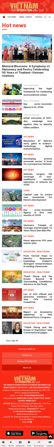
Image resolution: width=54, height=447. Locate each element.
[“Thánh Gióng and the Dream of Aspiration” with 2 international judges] (12, 327)
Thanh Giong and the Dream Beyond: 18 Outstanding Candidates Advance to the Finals (37, 280)
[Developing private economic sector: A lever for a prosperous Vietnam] (12, 159)
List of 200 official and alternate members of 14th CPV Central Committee (37, 298)
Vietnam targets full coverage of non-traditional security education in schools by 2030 (37, 179)
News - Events (25, 17)
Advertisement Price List (27, 414)
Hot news (11, 17)
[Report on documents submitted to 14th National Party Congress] (12, 312)
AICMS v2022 (46, 427)
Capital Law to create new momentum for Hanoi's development (37, 197)
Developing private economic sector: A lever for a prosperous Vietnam (37, 161)
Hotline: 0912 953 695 (27, 361)
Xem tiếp (11, 340)
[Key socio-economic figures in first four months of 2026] (12, 210)
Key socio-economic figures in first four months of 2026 (37, 212)
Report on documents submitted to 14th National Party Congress (37, 315)
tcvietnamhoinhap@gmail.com (27, 411)
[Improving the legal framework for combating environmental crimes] (12, 90)
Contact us (27, 355)
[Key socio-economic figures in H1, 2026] (12, 105)
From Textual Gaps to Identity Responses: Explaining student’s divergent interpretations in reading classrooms (37, 261)
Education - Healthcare (36, 251)
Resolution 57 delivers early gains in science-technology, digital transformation (37, 145)
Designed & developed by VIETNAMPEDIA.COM (20, 427)
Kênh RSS (26, 422)
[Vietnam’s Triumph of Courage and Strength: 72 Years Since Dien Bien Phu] (12, 225)
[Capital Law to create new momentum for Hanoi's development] (12, 195)
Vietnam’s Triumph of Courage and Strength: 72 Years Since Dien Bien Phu (37, 228)
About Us (27, 367)
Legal (26, 190)
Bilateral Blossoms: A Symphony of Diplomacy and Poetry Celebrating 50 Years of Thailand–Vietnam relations (26, 70)
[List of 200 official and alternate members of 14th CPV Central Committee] (12, 294)
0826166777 (33, 409)
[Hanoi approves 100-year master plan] (12, 241)
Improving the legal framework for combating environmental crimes (37, 91)
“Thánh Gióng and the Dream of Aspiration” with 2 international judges (37, 330)
